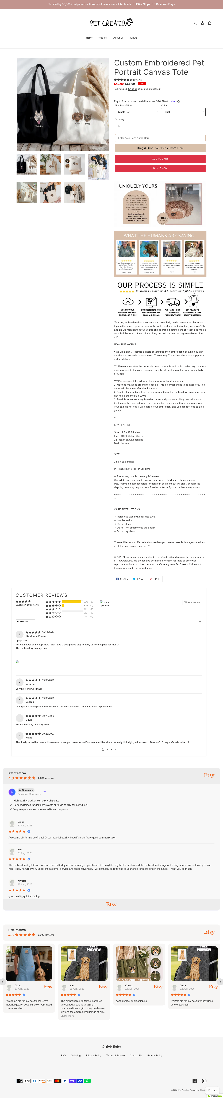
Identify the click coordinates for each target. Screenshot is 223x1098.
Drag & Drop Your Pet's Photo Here (160, 148)
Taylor (183, 985)
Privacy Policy (93, 1055)
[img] (33, 632)
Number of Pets (123, 105)
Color (164, 105)
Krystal (22, 880)
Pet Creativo (183, 1090)
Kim (20, 849)
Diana (21, 821)
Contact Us (136, 1055)
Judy (128, 985)
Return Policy (154, 1055)
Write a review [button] (192, 602)
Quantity (119, 119)
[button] (122, 79)
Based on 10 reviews (27, 604)
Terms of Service (115, 1055)
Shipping (132, 89)
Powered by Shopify (198, 1090)
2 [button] (107, 749)
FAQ (63, 1055)
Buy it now (160, 168)
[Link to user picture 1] (17, 661)
